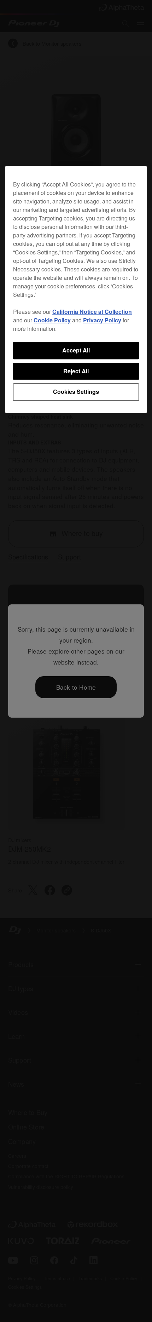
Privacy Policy (102, 320)
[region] (76, 289)
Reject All (76, 371)
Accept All (76, 350)
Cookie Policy (52, 320)
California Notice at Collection (92, 312)
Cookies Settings (76, 392)
